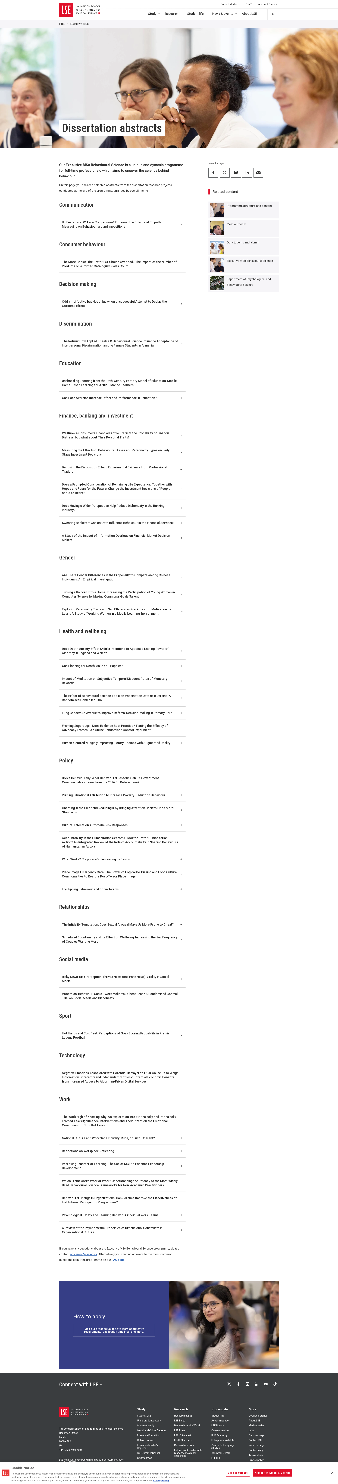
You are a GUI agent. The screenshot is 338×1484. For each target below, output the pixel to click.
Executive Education (148, 1435)
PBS (62, 24)
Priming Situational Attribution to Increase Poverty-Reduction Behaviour (113, 795)
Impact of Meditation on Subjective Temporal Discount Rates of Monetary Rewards (114, 681)
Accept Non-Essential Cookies (273, 1472)
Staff (249, 4)
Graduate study (145, 1425)
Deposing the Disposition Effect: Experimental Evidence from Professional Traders (114, 469)
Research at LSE (183, 1415)
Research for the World (187, 1425)
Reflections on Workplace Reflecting (88, 1151)
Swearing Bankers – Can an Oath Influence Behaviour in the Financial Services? (118, 523)
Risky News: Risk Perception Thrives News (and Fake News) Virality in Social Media (115, 979)
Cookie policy (256, 1450)
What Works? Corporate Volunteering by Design (96, 859)
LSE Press (179, 1430)
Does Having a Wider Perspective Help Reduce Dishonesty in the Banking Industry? (113, 508)
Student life (195, 14)
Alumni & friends (267, 4)
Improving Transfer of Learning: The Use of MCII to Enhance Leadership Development (113, 1166)
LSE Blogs (179, 1420)
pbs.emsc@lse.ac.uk (83, 1254)
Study (152, 14)
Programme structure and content (249, 206)
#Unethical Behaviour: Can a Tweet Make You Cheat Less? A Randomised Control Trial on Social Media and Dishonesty (120, 996)
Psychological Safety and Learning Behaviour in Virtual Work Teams (110, 1215)
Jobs (251, 1430)
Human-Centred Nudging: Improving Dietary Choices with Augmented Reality (116, 743)
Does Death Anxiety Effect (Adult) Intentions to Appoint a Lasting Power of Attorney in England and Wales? (115, 651)
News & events (222, 14)
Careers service (220, 1430)
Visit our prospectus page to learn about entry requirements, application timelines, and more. (114, 1330)
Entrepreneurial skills (222, 1440)
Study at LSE (144, 1415)
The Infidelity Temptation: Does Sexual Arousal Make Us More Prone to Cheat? (118, 924)
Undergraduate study (149, 1420)
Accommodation (220, 1420)
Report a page (256, 1445)
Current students (230, 4)
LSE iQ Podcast (182, 1435)
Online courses (145, 1440)
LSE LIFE (216, 1458)
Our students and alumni (243, 242)
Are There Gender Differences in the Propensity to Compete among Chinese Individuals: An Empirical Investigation (116, 577)
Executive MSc (79, 24)
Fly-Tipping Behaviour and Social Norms (90, 889)
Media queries (256, 1425)
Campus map (256, 1435)
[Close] (332, 1473)
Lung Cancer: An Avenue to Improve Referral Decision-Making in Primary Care (117, 713)
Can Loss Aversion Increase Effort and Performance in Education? (109, 398)
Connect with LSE (78, 1384)
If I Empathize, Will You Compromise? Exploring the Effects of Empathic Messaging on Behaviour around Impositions (112, 224)
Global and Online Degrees (151, 1430)
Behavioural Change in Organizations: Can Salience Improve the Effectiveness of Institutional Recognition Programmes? (119, 1200)
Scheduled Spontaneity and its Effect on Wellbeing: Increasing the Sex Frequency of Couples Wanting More (119, 939)
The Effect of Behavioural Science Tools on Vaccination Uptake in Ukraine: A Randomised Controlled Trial (116, 698)
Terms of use (256, 1455)
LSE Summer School (148, 1453)
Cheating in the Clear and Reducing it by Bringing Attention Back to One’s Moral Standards (118, 810)
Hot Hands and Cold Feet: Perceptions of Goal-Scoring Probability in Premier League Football (116, 1035)
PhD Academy (219, 1435)
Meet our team (236, 224)
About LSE (249, 14)
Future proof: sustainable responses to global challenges (188, 1453)
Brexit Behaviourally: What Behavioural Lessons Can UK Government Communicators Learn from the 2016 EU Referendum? (110, 780)
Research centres (184, 1445)
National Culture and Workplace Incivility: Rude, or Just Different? (108, 1138)
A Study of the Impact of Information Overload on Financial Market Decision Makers (116, 538)
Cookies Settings (258, 1415)
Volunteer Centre (220, 1453)
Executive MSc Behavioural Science (250, 260)
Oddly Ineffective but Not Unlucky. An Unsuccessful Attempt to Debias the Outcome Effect (114, 304)
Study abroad (144, 1458)
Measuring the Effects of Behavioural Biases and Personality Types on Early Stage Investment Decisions (116, 452)
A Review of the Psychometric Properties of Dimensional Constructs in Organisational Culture (112, 1230)
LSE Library (217, 1425)
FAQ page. (118, 1260)
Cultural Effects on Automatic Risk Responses (95, 825)
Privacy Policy (161, 1480)
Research (172, 14)
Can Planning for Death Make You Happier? (92, 666)
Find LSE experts (183, 1440)
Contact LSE (255, 1440)
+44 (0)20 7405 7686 (70, 1449)
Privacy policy (256, 1460)
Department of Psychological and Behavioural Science (249, 281)
